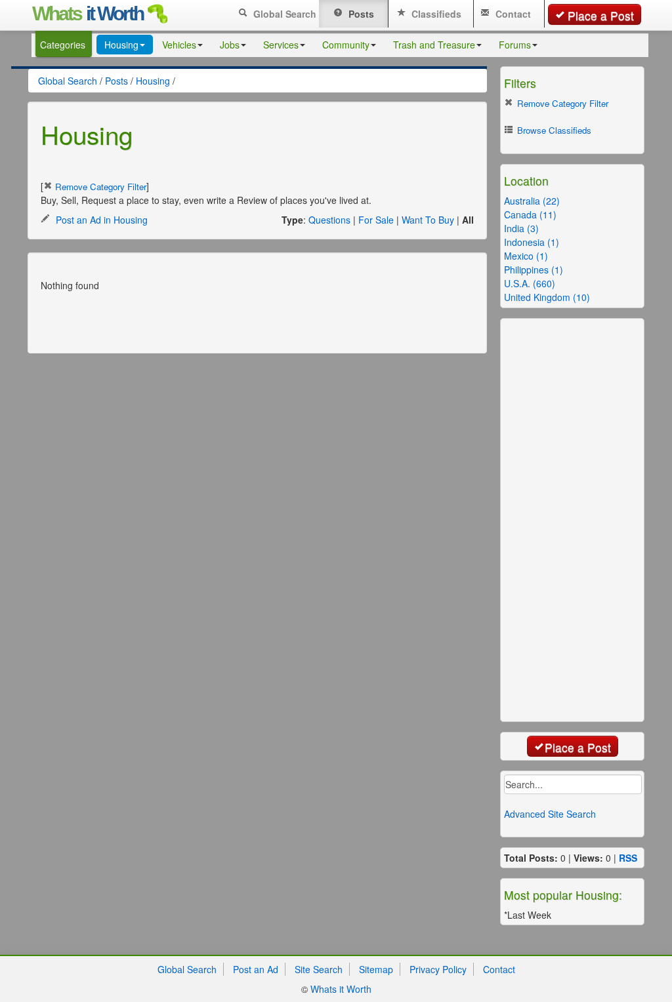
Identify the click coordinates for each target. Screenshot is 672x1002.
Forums (515, 44)
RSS (628, 857)
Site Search (319, 969)
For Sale (376, 219)
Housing (121, 44)
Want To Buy (428, 219)
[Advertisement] (207, 318)
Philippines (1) (533, 269)
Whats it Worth (340, 988)
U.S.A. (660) (529, 283)
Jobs (230, 44)
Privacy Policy (438, 969)
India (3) (521, 228)
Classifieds (435, 13)
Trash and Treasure (434, 44)
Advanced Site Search (550, 813)
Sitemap (376, 969)
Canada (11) (530, 214)
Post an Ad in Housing (100, 219)
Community (345, 44)
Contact (512, 13)
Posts (360, 13)
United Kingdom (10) (547, 297)
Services (281, 44)
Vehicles (179, 44)
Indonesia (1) (531, 242)
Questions (329, 219)
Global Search (283, 13)
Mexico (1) (526, 255)
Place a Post (601, 15)
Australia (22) (532, 200)
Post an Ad (255, 969)
